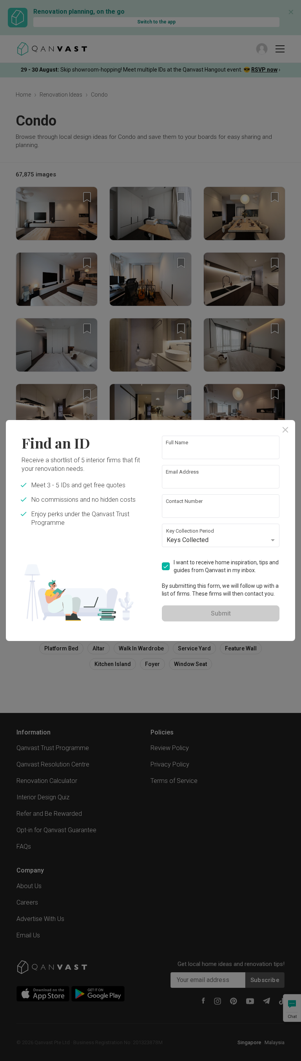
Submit (221, 613)
